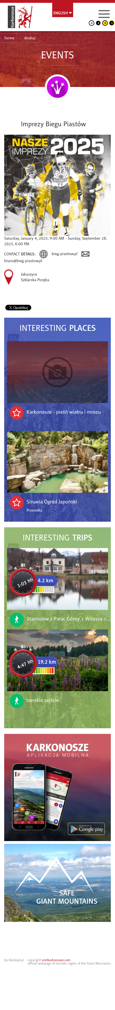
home (9, 38)
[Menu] (104, 14)
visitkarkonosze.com (56, 960)
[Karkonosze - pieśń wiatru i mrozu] (57, 372)
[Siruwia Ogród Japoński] (57, 462)
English (60, 13)
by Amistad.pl (14, 960)
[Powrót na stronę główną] (20, 17)
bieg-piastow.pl (65, 253)
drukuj (29, 38)
